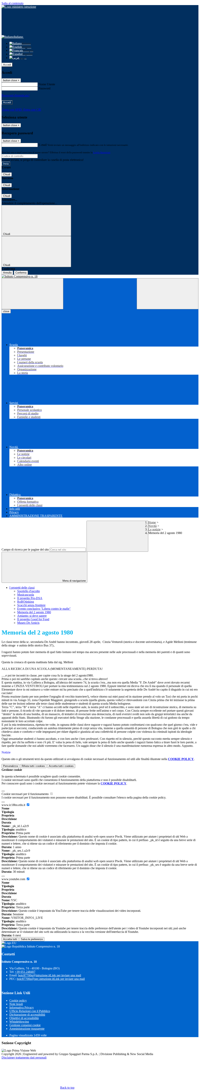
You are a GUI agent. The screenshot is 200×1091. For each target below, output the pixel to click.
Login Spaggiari (101, 152)
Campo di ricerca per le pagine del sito (25, 549)
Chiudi (6, 174)
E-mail (42, 144)
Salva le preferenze (32, 939)
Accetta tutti (61, 766)
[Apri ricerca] (167, 293)
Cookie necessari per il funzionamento (25, 794)
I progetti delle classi (22, 587)
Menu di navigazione (74, 580)
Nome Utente (46, 84)
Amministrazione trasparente (27, 1028)
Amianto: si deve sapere (32, 615)
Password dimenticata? (16, 95)
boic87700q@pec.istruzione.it (51, 978)
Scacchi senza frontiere (31, 605)
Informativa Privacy (21, 1007)
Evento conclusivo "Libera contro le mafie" (44, 608)
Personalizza (10, 766)
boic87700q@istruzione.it (49, 975)
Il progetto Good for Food (33, 619)
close (6, 311)
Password (44, 88)
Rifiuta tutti (33, 766)
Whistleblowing (19, 1021)
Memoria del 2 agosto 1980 (34, 612)
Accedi (7, 64)
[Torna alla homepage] (100, 276)
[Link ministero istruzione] (19, 6)
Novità (152, 526)
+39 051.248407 (25, 971)
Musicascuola (25, 594)
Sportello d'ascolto (28, 591)
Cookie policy (18, 1000)
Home (152, 522)
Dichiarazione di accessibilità (27, 1014)
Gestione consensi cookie (25, 1025)
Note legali (16, 1004)
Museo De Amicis (28, 622)
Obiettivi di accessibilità (24, 1018)
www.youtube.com (14, 879)
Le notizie (154, 529)
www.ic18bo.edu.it (14, 805)
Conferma (20, 272)
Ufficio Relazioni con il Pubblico (29, 1011)
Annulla (7, 272)
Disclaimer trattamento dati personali (24, 1057)
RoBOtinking (25, 601)
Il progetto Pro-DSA (29, 598)
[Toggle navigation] (32, 293)
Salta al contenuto (12, 3)
